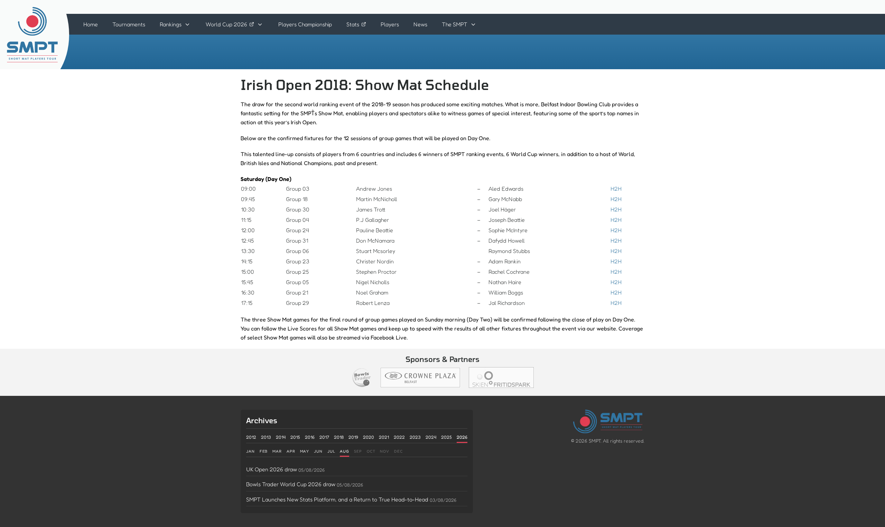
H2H (616, 188)
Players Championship (305, 24)
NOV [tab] (384, 451)
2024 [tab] (431, 437)
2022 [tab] (399, 437)
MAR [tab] (277, 451)
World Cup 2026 (226, 24)
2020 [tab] (368, 437)
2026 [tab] (462, 437)
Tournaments (128, 24)
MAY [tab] (304, 451)
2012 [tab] (251, 437)
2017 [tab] (324, 437)
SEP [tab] (358, 451)
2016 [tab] (310, 437)
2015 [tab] (295, 437)
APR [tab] (291, 451)
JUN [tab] (318, 451)
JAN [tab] (250, 451)
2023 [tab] (415, 437)
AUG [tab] (344, 451)
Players (390, 24)
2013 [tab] (266, 437)
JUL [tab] (331, 451)
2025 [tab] (446, 437)
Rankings (170, 24)
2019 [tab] (353, 437)
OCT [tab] (371, 451)
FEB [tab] (264, 451)
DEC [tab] (398, 451)
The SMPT (454, 24)
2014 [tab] (281, 437)
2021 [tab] (384, 437)
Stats (352, 24)
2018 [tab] (339, 437)
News (420, 24)
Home (90, 24)
